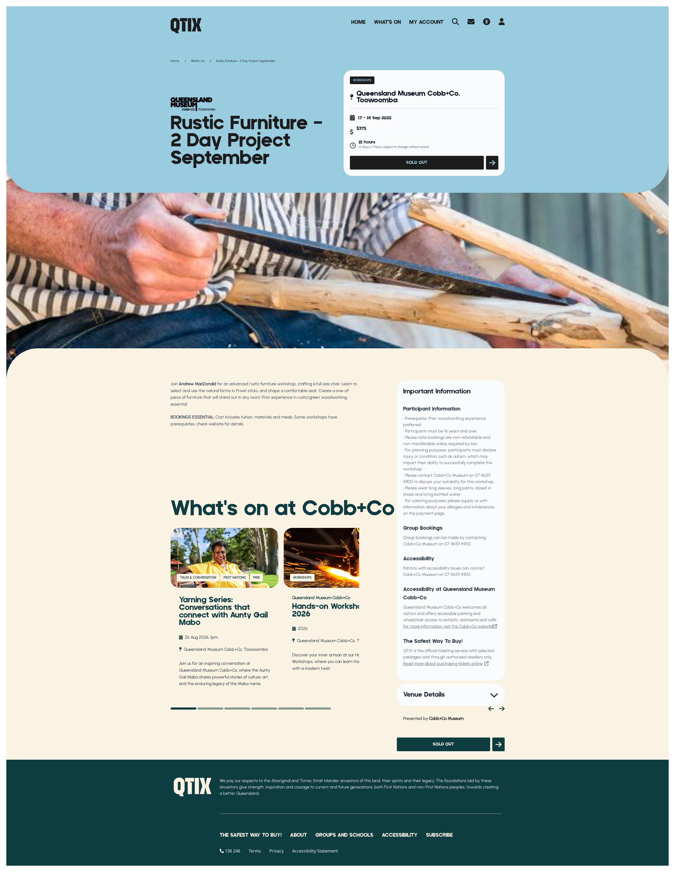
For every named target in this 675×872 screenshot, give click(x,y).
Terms (255, 851)
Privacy (276, 851)
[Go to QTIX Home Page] (186, 25)
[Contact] (471, 22)
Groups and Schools (344, 835)
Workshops (362, 80)
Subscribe (439, 835)
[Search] (455, 22)
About (298, 835)
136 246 (232, 851)
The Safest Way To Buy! (251, 835)
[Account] (502, 22)
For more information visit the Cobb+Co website (448, 626)
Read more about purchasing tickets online (443, 663)
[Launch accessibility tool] (486, 22)
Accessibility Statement (315, 851)
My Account (426, 22)
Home (358, 22)
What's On (387, 22)
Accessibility (400, 835)
